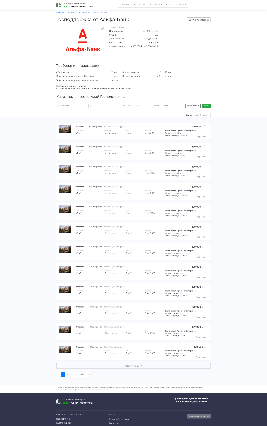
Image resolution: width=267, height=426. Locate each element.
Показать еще (132, 366)
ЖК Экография (95, 126)
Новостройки (139, 4)
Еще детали (193, 106)
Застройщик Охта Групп (114, 126)
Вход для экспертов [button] (199, 416)
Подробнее (201, 137)
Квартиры (125, 4)
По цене (204, 115)
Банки (169, 4)
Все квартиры (64, 106)
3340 (83, 374)
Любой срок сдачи (162, 106)
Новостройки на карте (119, 419)
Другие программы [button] (199, 20)
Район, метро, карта (130, 106)
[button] (102, 28)
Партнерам (181, 4)
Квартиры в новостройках (70, 415)
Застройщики (156, 4)
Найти (206, 106)
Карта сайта (114, 423)
